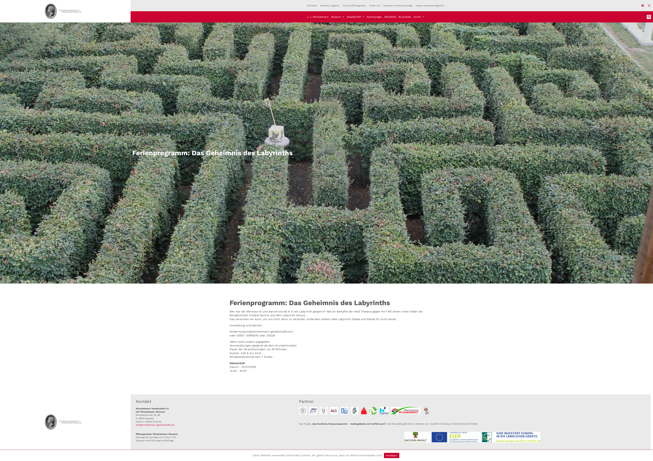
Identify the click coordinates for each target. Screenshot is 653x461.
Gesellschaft (354, 16)
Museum (336, 16)
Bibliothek (390, 16)
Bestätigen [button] (391, 455)
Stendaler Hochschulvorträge (397, 5)
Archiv (417, 16)
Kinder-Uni (374, 5)
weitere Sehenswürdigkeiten (430, 5)
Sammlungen (374, 16)
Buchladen (405, 16)
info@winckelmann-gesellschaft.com (155, 425)
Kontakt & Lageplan (329, 5)
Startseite (312, 5)
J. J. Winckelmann (318, 16)
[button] (649, 17)
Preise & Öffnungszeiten (354, 5)
